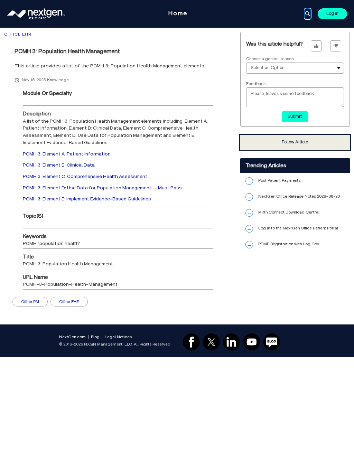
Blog (95, 337)
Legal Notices (118, 337)
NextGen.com (72, 337)
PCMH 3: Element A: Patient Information (67, 154)
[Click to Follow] (295, 142)
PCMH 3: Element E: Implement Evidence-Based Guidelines (87, 199)
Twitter (211, 341)
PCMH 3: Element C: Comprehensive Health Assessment (85, 176)
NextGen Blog (271, 341)
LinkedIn (231, 341)
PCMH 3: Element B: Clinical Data (59, 165)
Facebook (191, 341)
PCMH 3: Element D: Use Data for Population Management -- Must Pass (102, 188)
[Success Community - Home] (36, 13)
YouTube (251, 341)
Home (177, 13)
